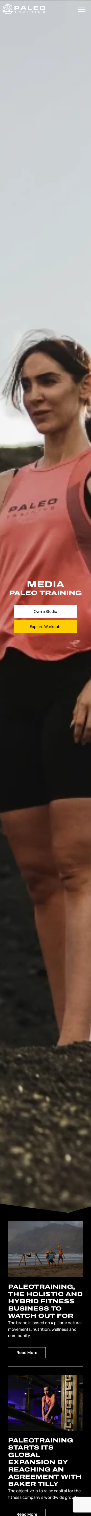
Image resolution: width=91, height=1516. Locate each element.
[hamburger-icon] (81, 10)
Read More (26, 1352)
